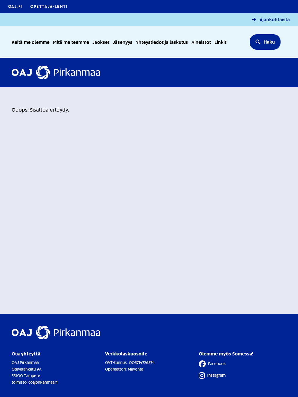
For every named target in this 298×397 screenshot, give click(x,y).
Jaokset (101, 42)
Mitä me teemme (71, 42)
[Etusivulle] (56, 72)
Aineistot (201, 42)
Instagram (216, 375)
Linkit (220, 42)
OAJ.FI (15, 6)
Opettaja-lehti (49, 6)
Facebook (217, 363)
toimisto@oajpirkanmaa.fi (35, 382)
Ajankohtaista (275, 20)
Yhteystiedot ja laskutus (162, 42)
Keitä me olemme (30, 42)
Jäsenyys (122, 42)
